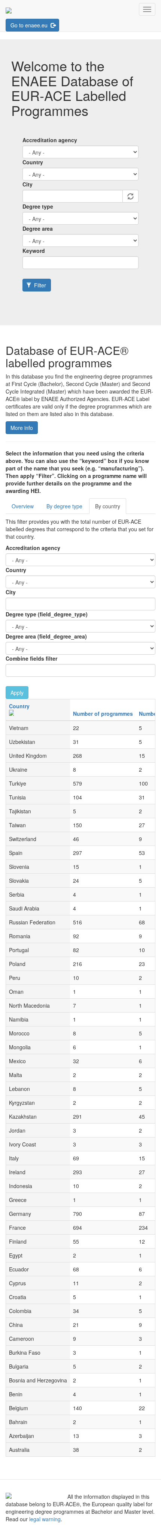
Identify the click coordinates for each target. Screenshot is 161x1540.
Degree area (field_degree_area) (46, 636)
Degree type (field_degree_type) (47, 614)
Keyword (33, 250)
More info (21, 427)
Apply (17, 692)
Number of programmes (103, 713)
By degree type (64, 506)
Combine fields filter (31, 658)
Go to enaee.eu (29, 25)
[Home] (8, 9)
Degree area (37, 228)
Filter (39, 285)
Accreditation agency (49, 140)
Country (32, 162)
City (27, 184)
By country (107, 506)
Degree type (37, 206)
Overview (23, 506)
